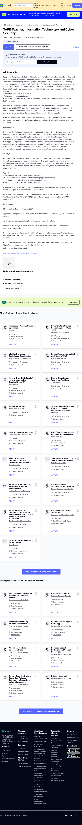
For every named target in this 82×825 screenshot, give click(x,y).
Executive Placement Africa (60, 332)
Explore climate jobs (73, 737)
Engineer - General (12, 41)
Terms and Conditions (8, 758)
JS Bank (11, 330)
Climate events (22, 749)
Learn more (73, 14)
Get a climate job (72, 735)
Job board (19, 25)
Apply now (73, 302)
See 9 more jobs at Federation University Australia (41, 711)
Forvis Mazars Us (14, 465)
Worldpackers (13, 384)
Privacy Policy (6, 761)
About (54, 5)
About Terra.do (6, 750)
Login (69, 5)
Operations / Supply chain (61, 663)
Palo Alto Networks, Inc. (58, 358)
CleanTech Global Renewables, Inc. (20, 435)
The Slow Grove (56, 382)
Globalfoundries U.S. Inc (58, 463)
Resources (45, 5)
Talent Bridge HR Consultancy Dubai (62, 515)
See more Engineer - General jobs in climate (41, 572)
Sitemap (24, 815)
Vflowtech (54, 413)
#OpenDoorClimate (23, 751)
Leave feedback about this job (28, 253)
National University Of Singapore (19, 491)
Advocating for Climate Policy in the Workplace (56, 741)
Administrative (57, 604)
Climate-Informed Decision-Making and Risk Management (40, 751)
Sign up (77, 5)
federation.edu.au (18, 283)
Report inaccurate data (10, 253)
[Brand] (6, 5)
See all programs (23, 741)
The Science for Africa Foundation (20, 521)
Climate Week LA (23, 763)
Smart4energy (13, 545)
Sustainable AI (38, 756)
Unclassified (57, 635)
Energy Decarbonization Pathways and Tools (40, 801)
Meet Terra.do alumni (24, 754)
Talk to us (61, 5)
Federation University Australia (52, 25)
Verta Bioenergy (56, 437)
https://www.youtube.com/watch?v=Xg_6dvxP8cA (22, 245)
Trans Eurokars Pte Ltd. (16, 409)
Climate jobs (8, 25)
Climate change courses (35, 5)
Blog (3, 756)
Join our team (5, 753)
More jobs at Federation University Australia (33, 47)
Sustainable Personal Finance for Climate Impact (40, 768)
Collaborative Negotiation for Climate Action (38, 775)
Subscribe (47, 62)
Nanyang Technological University (20, 358)
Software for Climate (40, 741)
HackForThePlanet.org (24, 766)
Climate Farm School (40, 763)
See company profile (12, 288)
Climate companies (32, 25)
